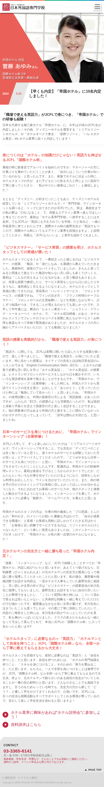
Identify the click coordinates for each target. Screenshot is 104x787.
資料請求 (10, 777)
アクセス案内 (29, 777)
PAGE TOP (94, 769)
